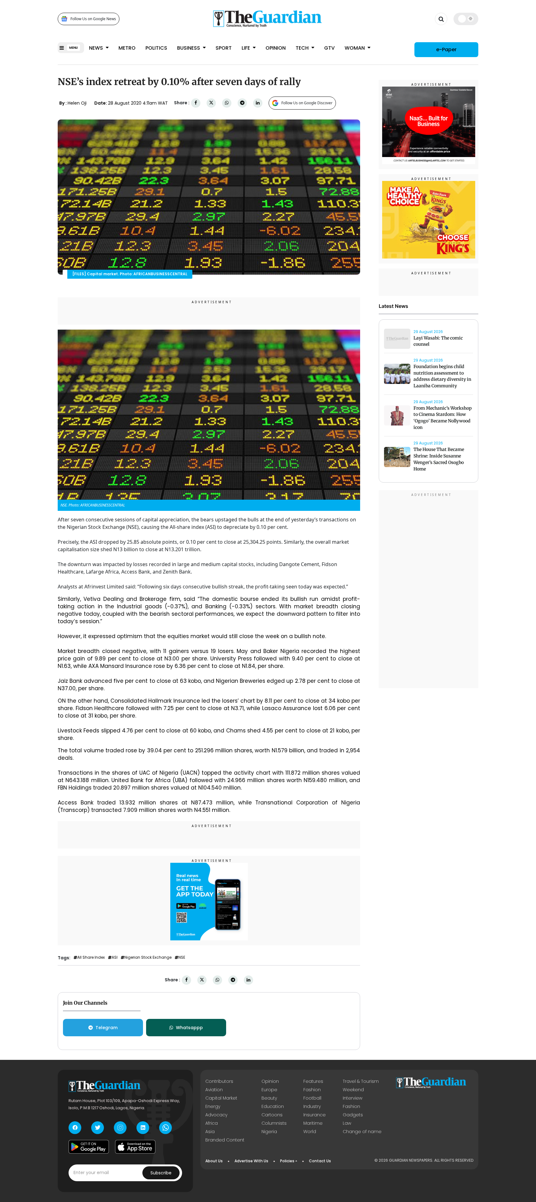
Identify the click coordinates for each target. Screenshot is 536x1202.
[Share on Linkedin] (258, 103)
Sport (224, 48)
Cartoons (272, 1115)
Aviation (214, 1090)
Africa (211, 1123)
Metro (127, 48)
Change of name (362, 1131)
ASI (115, 957)
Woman (355, 48)
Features (313, 1081)
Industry (312, 1106)
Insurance (314, 1115)
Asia (210, 1131)
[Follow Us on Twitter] (97, 1127)
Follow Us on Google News (93, 18)
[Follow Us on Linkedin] (142, 1127)
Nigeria (269, 1131)
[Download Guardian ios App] (135, 1147)
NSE (181, 957)
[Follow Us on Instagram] (120, 1127)
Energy (212, 1106)
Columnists (274, 1123)
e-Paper (446, 49)
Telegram (107, 1027)
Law (347, 1123)
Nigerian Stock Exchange (148, 957)
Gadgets (353, 1115)
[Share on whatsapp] (227, 103)
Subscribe (161, 1173)
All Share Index (91, 957)
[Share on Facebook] (195, 103)
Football (312, 1098)
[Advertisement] (428, 590)
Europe (269, 1090)
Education (272, 1106)
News (96, 48)
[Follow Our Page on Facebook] (75, 1127)
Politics (156, 48)
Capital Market (221, 1098)
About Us (214, 1161)
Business (189, 48)
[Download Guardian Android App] (89, 1147)
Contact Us (320, 1161)
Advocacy (216, 1115)
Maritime (313, 1123)
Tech (303, 48)
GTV (329, 48)
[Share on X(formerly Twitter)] (211, 103)
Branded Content (224, 1140)
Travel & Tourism (361, 1081)
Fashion (312, 1090)
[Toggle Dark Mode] (466, 18)
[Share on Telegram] (242, 103)
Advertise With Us (251, 1161)
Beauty (269, 1098)
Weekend (353, 1090)
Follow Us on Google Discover (307, 103)
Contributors (219, 1081)
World (309, 1131)
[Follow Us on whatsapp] (165, 1127)
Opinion (276, 48)
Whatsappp (189, 1027)
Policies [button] (287, 1161)
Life (246, 48)
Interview (352, 1098)
